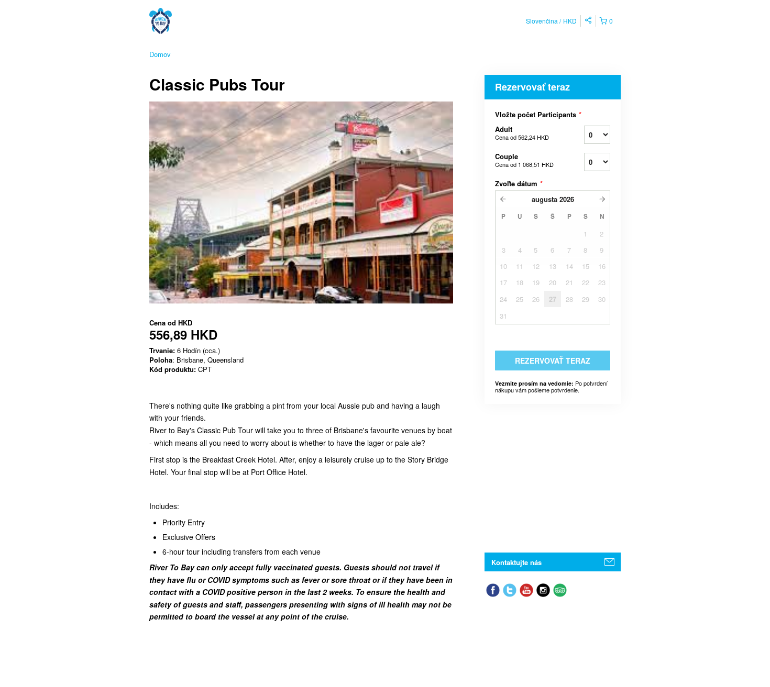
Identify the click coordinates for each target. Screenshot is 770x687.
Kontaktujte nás (516, 562)
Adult (522, 132)
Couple (524, 159)
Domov (160, 54)
